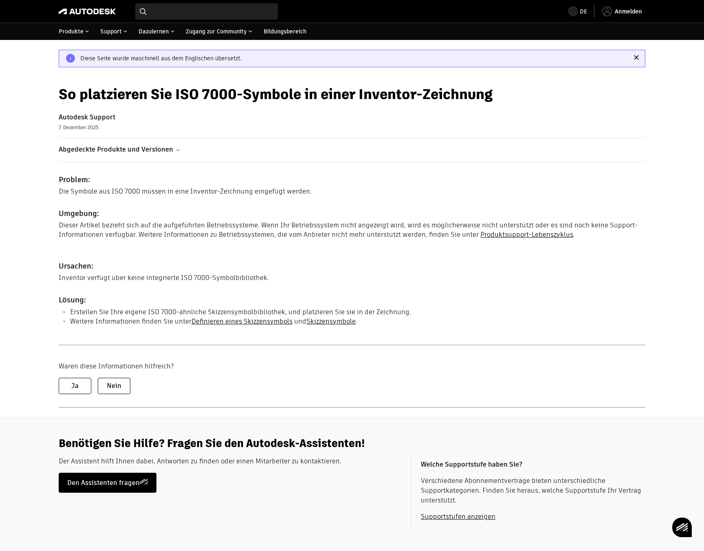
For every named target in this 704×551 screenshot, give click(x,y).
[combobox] (206, 11)
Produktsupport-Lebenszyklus (526, 234)
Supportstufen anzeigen (458, 516)
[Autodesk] (87, 11)
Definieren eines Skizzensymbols (242, 321)
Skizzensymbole (331, 321)
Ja (75, 385)
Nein (114, 385)
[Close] (636, 57)
